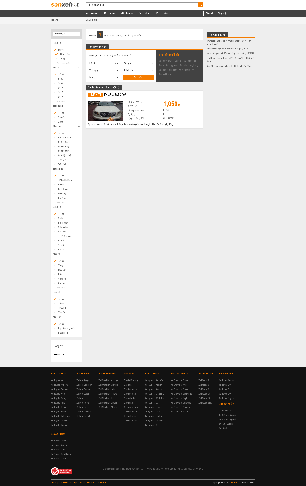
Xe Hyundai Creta (152, 411)
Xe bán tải (223, 428)
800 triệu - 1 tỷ (64, 155)
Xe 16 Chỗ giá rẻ (226, 424)
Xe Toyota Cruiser (59, 420)
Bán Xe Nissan (58, 433)
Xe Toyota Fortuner (59, 389)
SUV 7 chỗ (63, 231)
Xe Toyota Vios (58, 380)
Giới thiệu (55, 482)
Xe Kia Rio (128, 402)
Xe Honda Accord (227, 380)
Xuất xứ (66, 316)
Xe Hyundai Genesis (154, 420)
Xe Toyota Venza (58, 407)
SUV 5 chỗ (63, 227)
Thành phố (66, 168)
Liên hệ (90, 482)
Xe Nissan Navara (59, 445)
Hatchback (63, 222)
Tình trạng (66, 105)
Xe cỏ (161, 65)
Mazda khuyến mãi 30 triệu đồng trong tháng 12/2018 (230, 53)
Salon (146, 13)
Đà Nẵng (62, 193)
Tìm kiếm (138, 77)
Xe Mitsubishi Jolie (107, 389)
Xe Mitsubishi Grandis (108, 385)
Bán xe (129, 13)
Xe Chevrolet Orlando (180, 407)
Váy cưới (102, 482)
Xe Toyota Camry (58, 398)
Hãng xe (66, 43)
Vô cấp (61, 312)
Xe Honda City (225, 385)
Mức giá (66, 126)
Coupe (61, 249)
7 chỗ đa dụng (64, 236)
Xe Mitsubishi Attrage (108, 380)
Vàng (60, 265)
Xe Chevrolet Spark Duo (181, 394)
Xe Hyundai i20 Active (154, 398)
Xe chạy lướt (171, 65)
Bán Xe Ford (82, 373)
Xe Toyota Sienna (59, 425)
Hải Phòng (63, 198)
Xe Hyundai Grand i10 (154, 394)
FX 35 (62, 58)
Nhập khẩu (63, 333)
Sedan (61, 218)
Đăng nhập (222, 13)
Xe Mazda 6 (203, 389)
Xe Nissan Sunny (58, 440)
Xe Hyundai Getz (152, 425)
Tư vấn (164, 13)
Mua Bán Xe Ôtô (227, 403)
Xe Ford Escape (83, 394)
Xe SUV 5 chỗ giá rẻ (227, 415)
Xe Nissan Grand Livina (61, 454)
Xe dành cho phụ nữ (168, 69)
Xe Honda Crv (225, 394)
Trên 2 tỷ (62, 164)
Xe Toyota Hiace (58, 411)
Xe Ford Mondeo (83, 411)
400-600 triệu (64, 146)
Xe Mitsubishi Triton (107, 398)
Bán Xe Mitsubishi (107, 373)
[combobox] (103, 63)
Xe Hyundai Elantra (153, 416)
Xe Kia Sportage (131, 420)
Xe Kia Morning (131, 380)
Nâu (60, 274)
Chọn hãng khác (63, 63)
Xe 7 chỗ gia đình (186, 69)
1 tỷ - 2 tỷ (62, 160)
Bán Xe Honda (226, 373)
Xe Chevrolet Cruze (179, 380)
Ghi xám (62, 283)
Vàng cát (62, 278)
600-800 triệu (64, 151)
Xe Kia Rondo (130, 416)
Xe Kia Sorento (131, 407)
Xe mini (178, 61)
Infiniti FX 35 (92, 20)
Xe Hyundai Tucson (153, 407)
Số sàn (61, 303)
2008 (60, 83)
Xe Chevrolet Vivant (179, 411)
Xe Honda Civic (225, 389)
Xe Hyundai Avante (153, 389)
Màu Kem (62, 270)
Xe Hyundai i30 (151, 402)
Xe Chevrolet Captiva (180, 398)
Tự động (62, 308)
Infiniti (54, 19)
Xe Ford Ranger (83, 380)
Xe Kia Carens (130, 389)
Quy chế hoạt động (69, 482)
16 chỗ (61, 245)
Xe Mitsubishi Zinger (107, 402)
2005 (60, 79)
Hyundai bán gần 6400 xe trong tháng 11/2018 (227, 48)
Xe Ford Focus (82, 398)
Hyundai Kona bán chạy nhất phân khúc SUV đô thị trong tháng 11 (229, 42)
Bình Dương (63, 189)
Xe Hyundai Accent (153, 385)
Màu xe (66, 254)
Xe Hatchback (225, 410)
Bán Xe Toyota (58, 373)
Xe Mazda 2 (203, 380)
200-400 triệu (64, 142)
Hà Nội (61, 184)
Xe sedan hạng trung (189, 65)
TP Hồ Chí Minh (65, 180)
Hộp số (66, 292)
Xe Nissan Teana (58, 449)
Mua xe (94, 13)
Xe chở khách (165, 74)
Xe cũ (60, 121)
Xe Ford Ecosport (84, 385)
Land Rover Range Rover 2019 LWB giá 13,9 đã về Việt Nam (230, 60)
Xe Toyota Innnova (59, 385)
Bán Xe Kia (129, 373)
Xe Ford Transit (83, 416)
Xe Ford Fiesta (82, 402)
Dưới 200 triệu (64, 137)
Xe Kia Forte (129, 398)
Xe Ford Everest (83, 389)
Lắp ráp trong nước (66, 328)
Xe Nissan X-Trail (58, 458)
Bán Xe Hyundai (152, 373)
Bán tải (61, 240)
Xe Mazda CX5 (204, 394)
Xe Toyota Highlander (60, 416)
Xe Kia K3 (128, 385)
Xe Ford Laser (82, 407)
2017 (60, 88)
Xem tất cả (61, 101)
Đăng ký (209, 13)
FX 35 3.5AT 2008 (108, 95)
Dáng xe (66, 207)
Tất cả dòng (65, 54)
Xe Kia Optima (130, 411)
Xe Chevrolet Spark (179, 389)
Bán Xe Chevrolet (179, 373)
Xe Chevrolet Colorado (181, 402)
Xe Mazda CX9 (204, 398)
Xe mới (61, 117)
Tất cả (61, 74)
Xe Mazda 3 (203, 385)
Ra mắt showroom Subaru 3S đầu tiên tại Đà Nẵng (229, 66)
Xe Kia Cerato (130, 394)
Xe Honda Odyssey (227, 398)
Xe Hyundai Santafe (154, 380)
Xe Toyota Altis (58, 394)
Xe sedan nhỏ (190, 61)
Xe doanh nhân (165, 61)
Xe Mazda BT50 (205, 402)
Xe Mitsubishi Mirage (107, 407)
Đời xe (66, 67)
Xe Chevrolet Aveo (179, 385)
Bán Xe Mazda (205, 373)
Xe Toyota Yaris (58, 402)
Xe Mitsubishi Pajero (107, 394)
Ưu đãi (111, 13)
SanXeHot (232, 482)
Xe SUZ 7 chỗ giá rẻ (227, 419)
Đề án (82, 482)
